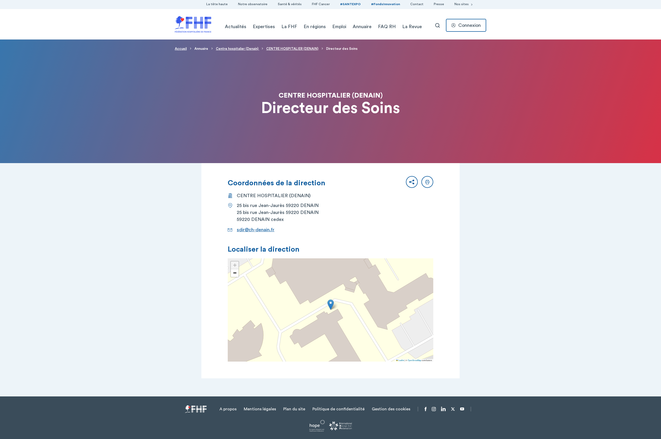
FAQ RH (387, 26)
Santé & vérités (290, 4)
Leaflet (401, 360)
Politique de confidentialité (338, 409)
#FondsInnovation (385, 4)
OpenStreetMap (414, 360)
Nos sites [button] (461, 4)
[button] (412, 182)
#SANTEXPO (350, 4)
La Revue (412, 26)
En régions (315, 26)
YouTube (462, 409)
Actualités (235, 26)
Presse (439, 4)
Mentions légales (260, 409)
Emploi (339, 26)
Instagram (433, 409)
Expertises (264, 26)
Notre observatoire (252, 4)
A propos (228, 409)
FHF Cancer (321, 4)
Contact (416, 4)
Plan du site (294, 409)
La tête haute (217, 4)
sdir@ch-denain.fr (255, 229)
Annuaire (362, 26)
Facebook (425, 409)
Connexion (469, 25)
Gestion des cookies (391, 409)
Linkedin (443, 409)
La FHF (289, 26)
